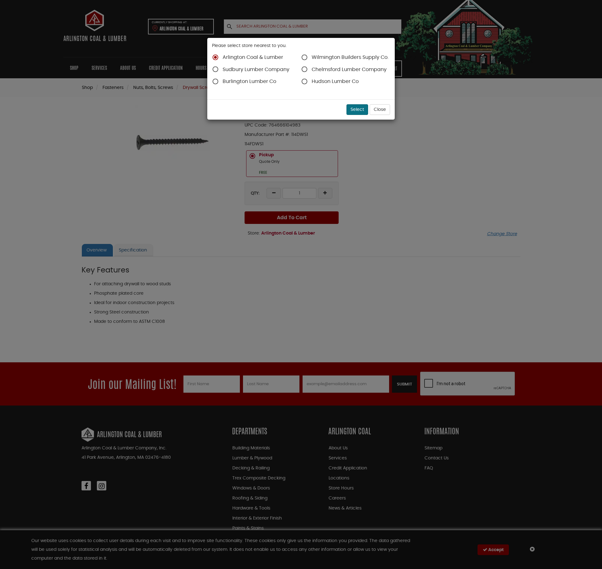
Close (380, 109)
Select (357, 109)
